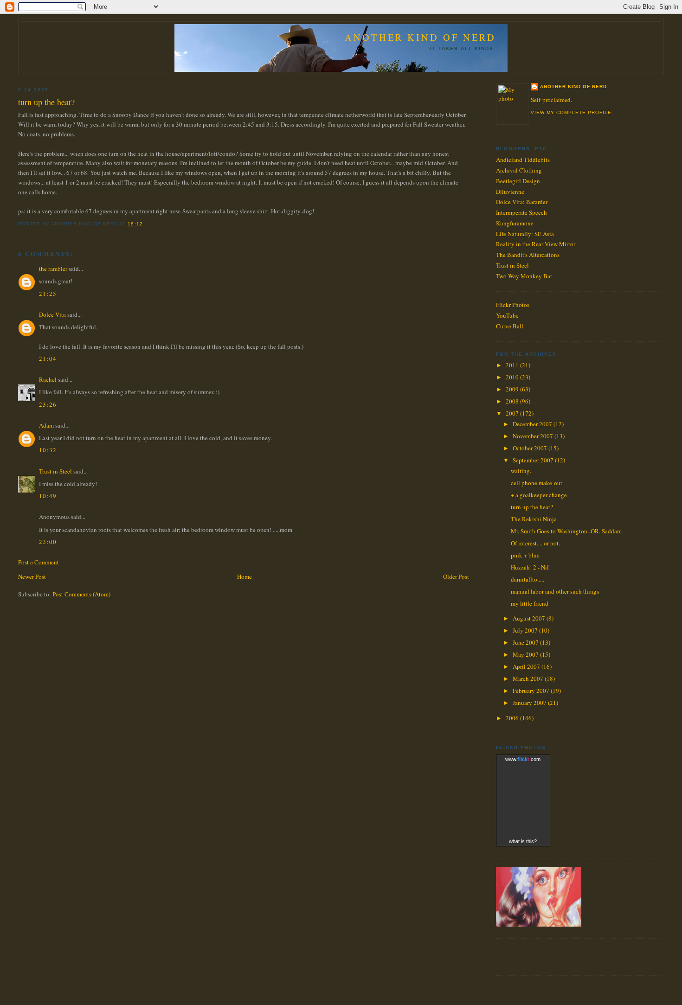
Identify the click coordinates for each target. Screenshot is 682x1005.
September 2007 (534, 460)
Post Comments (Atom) (81, 594)
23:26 (48, 404)
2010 (513, 377)
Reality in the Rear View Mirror (535, 244)
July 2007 (526, 630)
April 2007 (527, 666)
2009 (513, 389)
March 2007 (529, 678)
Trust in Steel (55, 471)
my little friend (529, 603)
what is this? (523, 841)
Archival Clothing (519, 170)
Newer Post (32, 576)
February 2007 (532, 690)
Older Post (456, 576)
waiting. (521, 471)
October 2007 (530, 448)
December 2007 (533, 424)
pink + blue (525, 555)
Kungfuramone (515, 223)
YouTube (507, 315)
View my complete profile (571, 112)
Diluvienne (510, 191)
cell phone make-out (536, 483)
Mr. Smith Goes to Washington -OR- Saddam (566, 531)
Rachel (48, 379)
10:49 (48, 496)
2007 (513, 413)
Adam (46, 425)
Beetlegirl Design (518, 181)
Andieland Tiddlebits (523, 159)
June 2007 (526, 642)
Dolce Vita (52, 314)
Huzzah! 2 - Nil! (531, 567)
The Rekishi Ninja (534, 519)
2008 (513, 401)
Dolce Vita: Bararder (521, 202)
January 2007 (530, 702)
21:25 (48, 293)
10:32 (48, 450)
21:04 (48, 358)
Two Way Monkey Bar (524, 276)
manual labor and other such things (555, 591)
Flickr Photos (512, 305)
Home (244, 576)
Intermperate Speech (521, 212)
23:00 (48, 542)
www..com (522, 759)
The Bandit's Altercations (528, 254)
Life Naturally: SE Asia (525, 234)
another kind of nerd (573, 86)
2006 (513, 718)
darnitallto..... (527, 579)
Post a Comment (38, 562)
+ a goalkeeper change (539, 495)
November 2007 (533, 436)
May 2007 (526, 654)
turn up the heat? (46, 102)
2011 (513, 365)
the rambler (53, 268)
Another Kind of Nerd (420, 37)
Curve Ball (509, 326)
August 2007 (530, 618)
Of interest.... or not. (535, 543)
